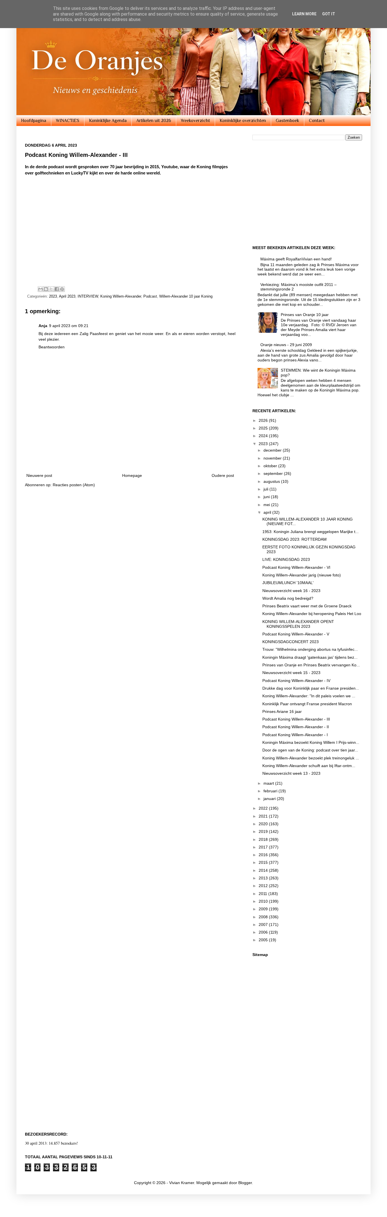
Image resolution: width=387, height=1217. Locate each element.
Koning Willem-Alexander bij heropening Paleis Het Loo (311, 613)
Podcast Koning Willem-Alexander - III (296, 719)
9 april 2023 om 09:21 (68, 325)
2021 (264, 816)
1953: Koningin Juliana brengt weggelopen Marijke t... (310, 531)
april (267, 512)
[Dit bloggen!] (46, 289)
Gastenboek (287, 120)
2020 (264, 824)
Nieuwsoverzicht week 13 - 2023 (291, 773)
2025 (264, 428)
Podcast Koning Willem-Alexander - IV (296, 680)
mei (267, 504)
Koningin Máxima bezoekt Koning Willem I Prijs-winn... (310, 742)
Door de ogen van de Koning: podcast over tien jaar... (310, 750)
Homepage (132, 475)
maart (269, 783)
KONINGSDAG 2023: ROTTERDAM (294, 539)
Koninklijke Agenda (108, 120)
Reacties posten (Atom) (74, 485)
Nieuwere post (39, 475)
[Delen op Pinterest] (62, 289)
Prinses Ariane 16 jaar (282, 711)
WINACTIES (67, 120)
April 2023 (67, 296)
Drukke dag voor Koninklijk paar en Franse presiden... (310, 688)
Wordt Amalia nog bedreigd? (287, 598)
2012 (264, 885)
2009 (264, 909)
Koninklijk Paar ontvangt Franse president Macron (307, 704)
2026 (264, 420)
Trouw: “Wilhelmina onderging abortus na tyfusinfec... (310, 649)
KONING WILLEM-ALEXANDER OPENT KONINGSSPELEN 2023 (298, 624)
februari (270, 791)
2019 (264, 831)
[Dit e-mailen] (40, 289)
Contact (317, 120)
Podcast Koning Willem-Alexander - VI (296, 567)
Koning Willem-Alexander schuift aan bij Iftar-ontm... (308, 765)
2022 (264, 808)
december (273, 450)
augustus (272, 481)
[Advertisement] (130, 452)
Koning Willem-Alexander (120, 296)
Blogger (245, 1182)
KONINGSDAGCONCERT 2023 (290, 641)
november (273, 458)
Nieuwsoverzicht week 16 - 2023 (291, 590)
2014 (264, 870)
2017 (264, 847)
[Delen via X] (51, 289)
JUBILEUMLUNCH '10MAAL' (288, 582)
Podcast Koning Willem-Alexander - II (295, 727)
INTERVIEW (88, 296)
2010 (264, 901)
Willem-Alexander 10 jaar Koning (185, 296)
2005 (264, 940)
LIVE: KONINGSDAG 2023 (286, 559)
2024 (264, 435)
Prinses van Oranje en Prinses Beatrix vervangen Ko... (311, 665)
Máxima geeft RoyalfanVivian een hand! (296, 259)
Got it (328, 14)
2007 (264, 924)
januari (270, 798)
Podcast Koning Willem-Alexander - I (295, 734)
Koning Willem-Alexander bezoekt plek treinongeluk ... (310, 758)
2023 (53, 296)
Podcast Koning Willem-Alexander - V (295, 634)
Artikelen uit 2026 (153, 120)
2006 (264, 932)
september (273, 473)
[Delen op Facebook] (56, 289)
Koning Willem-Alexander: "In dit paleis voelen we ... (308, 696)
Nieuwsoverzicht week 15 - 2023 (291, 672)
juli (266, 489)
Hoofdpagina (33, 120)
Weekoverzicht (195, 120)
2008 (264, 917)
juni (267, 496)
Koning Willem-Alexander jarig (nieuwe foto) (301, 575)
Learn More (304, 14)
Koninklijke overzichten (243, 120)
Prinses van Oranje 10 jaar (305, 314)
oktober (270, 466)
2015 (264, 862)
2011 (263, 893)
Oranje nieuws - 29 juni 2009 (286, 344)
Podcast (150, 296)
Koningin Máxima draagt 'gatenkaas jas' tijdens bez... (310, 657)
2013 (264, 878)
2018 (264, 839)
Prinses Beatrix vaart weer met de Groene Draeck (307, 606)
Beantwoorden (52, 347)
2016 (264, 854)
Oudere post (223, 475)
